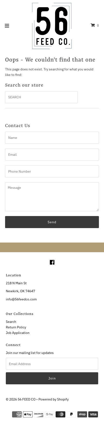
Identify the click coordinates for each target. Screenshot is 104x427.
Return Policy (16, 327)
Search (11, 321)
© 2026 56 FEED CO (21, 399)
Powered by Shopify (53, 399)
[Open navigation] (7, 26)
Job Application (18, 332)
